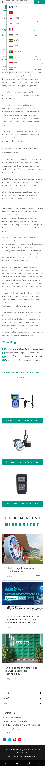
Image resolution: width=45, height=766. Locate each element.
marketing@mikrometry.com (16, 721)
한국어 (16, 23)
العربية (16, 57)
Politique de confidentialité (28, 756)
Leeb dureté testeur (10, 105)
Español (16, 40)
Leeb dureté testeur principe (20, 159)
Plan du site (12, 756)
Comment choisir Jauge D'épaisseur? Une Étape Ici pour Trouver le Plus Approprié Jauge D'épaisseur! (24, 353)
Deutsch (16, 34)
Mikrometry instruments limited (25, 750)
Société (6, 698)
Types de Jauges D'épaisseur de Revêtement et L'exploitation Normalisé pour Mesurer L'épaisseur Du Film (24, 360)
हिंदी (15, 68)
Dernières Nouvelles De (22, 521)
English (16, 7)
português (17, 51)
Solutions (6, 704)
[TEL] (17, 763)
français (16, 29)
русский (16, 46)
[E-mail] (5, 763)
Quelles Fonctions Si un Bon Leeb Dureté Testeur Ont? (24, 349)
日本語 (16, 18)
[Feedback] (28, 763)
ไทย (15, 63)
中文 (15, 12)
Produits (6, 693)
